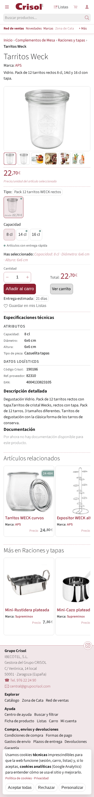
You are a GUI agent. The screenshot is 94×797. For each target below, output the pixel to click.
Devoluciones (76, 742)
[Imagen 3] (51, 158)
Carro (53, 721)
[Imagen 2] (37, 158)
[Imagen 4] (64, 158)
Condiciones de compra (24, 735)
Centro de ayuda (18, 714)
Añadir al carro (20, 288)
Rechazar (46, 787)
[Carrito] (75, 7)
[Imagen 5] (78, 158)
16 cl (36, 234)
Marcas (48, 28)
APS (18, 65)
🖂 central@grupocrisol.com (27, 686)
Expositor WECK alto (75, 518)
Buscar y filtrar (46, 714)
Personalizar (72, 787)
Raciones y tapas (71, 40)
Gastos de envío (18, 742)
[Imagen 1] (23, 158)
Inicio (8, 40)
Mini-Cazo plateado (75, 610)
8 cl (10, 234)
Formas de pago (59, 735)
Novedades (34, 28)
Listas (63, 7)
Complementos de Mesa (35, 40)
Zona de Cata (64, 28)
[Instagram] (88, 645)
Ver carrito (61, 289)
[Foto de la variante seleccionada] (10, 158)
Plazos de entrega (47, 742)
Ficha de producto (19, 721)
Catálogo (12, 700)
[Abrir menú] (7, 7)
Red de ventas (14, 28)
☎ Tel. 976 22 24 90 (20, 680)
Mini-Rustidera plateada (27, 610)
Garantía (12, 748)
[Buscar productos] (87, 17)
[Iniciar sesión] (87, 7)
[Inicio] (29, 6)
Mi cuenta (68, 721)
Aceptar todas (20, 787)
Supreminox (24, 616)
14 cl (22, 234)
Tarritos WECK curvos (24, 518)
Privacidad (41, 778)
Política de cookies (18, 778)
